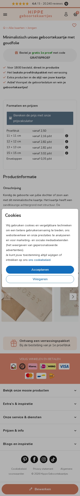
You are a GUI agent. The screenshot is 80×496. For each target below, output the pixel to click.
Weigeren (40, 279)
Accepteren (40, 269)
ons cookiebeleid (39, 260)
